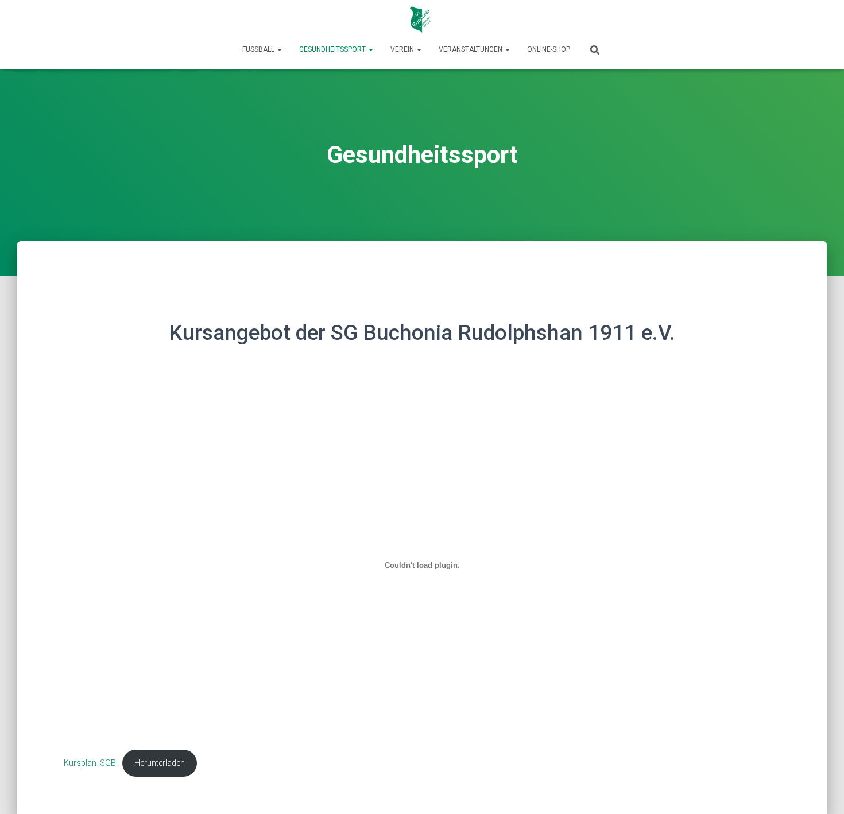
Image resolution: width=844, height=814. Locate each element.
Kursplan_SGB (90, 763)
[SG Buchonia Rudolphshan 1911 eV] (422, 20)
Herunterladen (159, 763)
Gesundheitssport (333, 49)
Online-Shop (548, 49)
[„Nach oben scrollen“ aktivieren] (821, 791)
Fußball (259, 49)
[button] (279, 49)
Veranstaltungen (471, 49)
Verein (403, 49)
